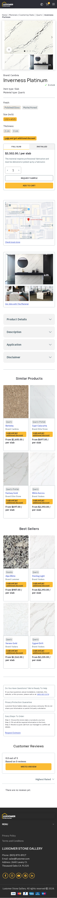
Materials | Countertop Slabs (21, 15)
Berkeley (10, 425)
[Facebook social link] (5, 875)
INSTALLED (42, 146)
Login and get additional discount (14, 434)
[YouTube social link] (18, 875)
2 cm (7, 131)
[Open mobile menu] (53, 4)
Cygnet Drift (37, 643)
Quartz (39, 15)
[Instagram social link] (12, 875)
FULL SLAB (16, 146)
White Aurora (38, 493)
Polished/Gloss (12, 107)
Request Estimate (13, 733)
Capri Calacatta (39, 425)
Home (4, 15)
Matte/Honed (30, 107)
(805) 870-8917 (18, 855)
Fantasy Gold (12, 493)
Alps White (10, 576)
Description (14, 332)
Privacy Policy (9, 835)
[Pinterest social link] (25, 875)
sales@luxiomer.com (19, 858)
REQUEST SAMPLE (29, 178)
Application (14, 344)
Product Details (17, 319)
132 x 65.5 (10, 119)
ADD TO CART (29, 185)
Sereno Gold (11, 643)
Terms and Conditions (13, 840)
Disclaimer (13, 357)
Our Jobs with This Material (17, 304)
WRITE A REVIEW (28, 766)
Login (7, 138)
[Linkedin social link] (32, 875)
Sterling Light (38, 576)
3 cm (15, 131)
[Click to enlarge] (9, 49)
